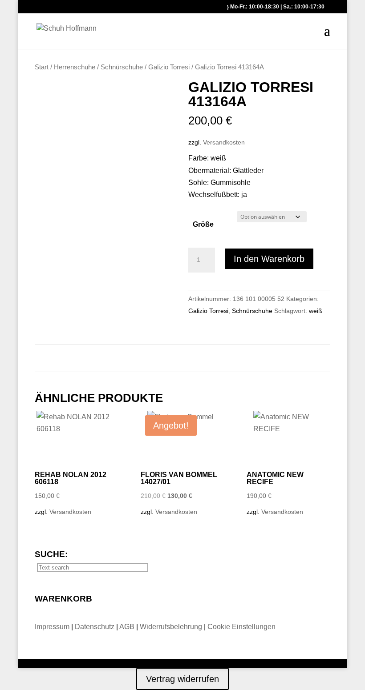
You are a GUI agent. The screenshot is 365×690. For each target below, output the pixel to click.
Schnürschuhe (122, 67)
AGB (127, 626)
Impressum (53, 626)
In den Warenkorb (269, 259)
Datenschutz (95, 626)
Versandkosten (224, 142)
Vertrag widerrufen (182, 679)
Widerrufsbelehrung (171, 626)
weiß (315, 310)
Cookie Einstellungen (241, 626)
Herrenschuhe (74, 67)
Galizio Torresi (169, 67)
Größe (203, 224)
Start (42, 67)
